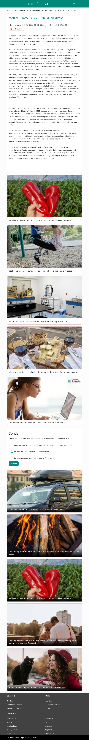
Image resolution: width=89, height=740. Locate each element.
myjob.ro (48, 730)
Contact (49, 701)
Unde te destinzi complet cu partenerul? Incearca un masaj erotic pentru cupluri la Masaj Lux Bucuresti (42, 642)
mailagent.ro (12, 730)
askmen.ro (11, 718)
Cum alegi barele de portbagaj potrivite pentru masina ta (35, 509)
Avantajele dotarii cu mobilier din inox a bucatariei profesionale (38, 321)
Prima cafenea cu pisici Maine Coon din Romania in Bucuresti (37, 687)
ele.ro (9, 722)
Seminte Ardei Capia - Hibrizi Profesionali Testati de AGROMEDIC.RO (41, 220)
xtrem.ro (48, 726)
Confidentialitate (14, 708)
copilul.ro (11, 733)
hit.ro (47, 722)
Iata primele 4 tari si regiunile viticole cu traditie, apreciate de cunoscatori (43, 372)
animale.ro (49, 718)
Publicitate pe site (53, 705)
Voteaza (14, 464)
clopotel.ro (49, 733)
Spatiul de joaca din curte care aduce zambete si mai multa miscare (40, 271)
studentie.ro (12, 726)
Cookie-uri (11, 701)
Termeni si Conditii (14, 705)
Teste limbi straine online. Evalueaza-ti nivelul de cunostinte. (37, 422)
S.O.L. (48, 708)
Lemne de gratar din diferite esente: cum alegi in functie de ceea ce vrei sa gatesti (44, 552)
